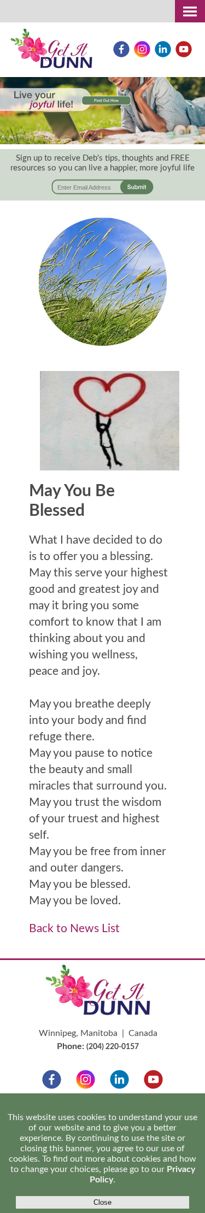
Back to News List (74, 928)
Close (102, 1202)
